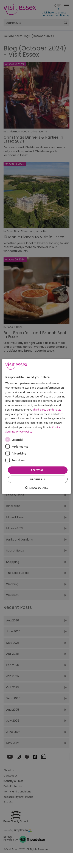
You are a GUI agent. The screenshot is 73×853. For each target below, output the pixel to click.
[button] (36, 487)
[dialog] (36, 426)
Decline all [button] (37, 479)
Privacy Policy (24, 431)
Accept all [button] (38, 470)
